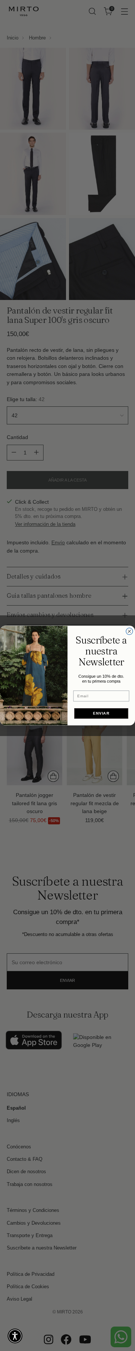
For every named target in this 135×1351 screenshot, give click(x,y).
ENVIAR (101, 713)
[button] (15, 1335)
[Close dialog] (129, 631)
